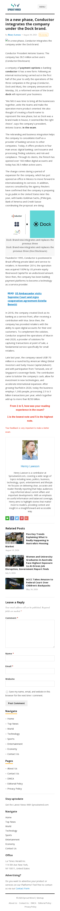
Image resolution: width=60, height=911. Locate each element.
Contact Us (13, 753)
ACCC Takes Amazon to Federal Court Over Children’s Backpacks (39, 582)
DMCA (10, 778)
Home (10, 718)
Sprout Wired (29, 898)
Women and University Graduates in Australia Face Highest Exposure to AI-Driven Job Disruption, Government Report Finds (28, 563)
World (10, 728)
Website (10, 678)
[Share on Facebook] (12, 518)
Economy (44, 34)
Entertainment (15, 743)
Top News (12, 723)
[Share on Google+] (26, 518)
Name (9, 653)
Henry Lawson (14, 34)
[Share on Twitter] (17, 518)
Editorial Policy (15, 783)
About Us (12, 768)
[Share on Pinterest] (22, 518)
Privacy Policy (14, 788)
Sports (10, 738)
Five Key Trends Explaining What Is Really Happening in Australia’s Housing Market (27, 540)
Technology (13, 733)
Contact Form (23, 888)
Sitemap (40, 898)
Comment (11, 618)
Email (9, 666)
